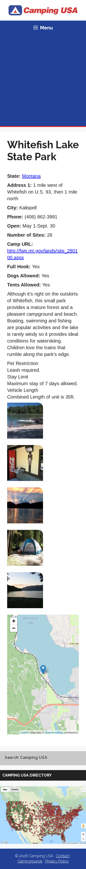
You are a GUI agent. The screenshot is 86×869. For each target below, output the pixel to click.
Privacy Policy (57, 861)
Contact (63, 856)
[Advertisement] (43, 80)
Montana (31, 176)
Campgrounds (30, 861)
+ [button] (13, 621)
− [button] (13, 628)
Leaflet (24, 732)
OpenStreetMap (54, 732)
